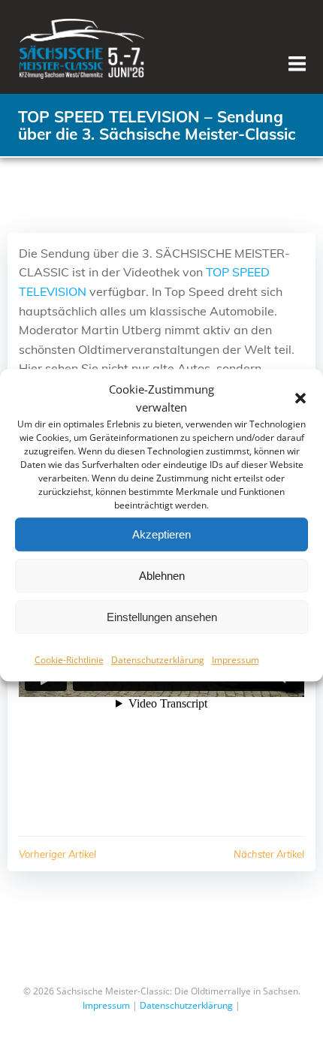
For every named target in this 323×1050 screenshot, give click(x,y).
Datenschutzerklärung (157, 659)
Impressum (235, 659)
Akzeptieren (161, 534)
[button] (300, 398)
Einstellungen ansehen (162, 617)
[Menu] (297, 64)
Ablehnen (162, 575)
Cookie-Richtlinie (69, 659)
